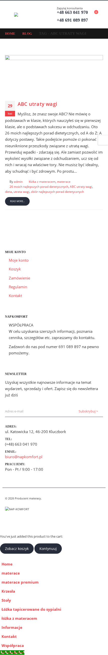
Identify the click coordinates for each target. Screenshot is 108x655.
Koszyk (15, 268)
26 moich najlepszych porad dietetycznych (39, 186)
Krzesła (8, 591)
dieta (8, 192)
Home (7, 564)
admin (18, 181)
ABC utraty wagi (37, 104)
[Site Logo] (28, 15)
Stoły (6, 600)
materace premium (20, 582)
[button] (9, 14)
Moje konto (19, 260)
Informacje (12, 627)
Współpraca (13, 645)
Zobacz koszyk (17, 548)
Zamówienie (19, 277)
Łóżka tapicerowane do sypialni (31, 609)
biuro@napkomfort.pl (23, 456)
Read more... (17, 201)
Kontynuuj (48, 548)
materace (64, 181)
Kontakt (15, 295)
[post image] (54, 74)
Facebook (9, 521)
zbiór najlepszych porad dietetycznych (57, 192)
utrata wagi (21, 192)
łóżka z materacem (42, 181)
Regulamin (18, 286)
